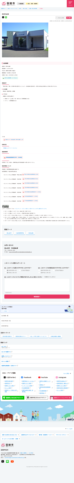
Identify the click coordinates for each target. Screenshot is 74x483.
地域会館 (30, 233)
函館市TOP (3, 8)
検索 (70, 17)
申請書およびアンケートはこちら (10, 148)
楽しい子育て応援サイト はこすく (39, 336)
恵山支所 (9, 233)
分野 (20, 8)
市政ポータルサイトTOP (12, 8)
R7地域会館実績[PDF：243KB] (31, 200)
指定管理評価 (20, 233)
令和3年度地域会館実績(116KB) (31, 183)
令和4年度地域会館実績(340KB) (31, 187)
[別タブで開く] (3, 17)
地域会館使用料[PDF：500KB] (14, 157)
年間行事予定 (4, 326)
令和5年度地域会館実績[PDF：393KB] (33, 191)
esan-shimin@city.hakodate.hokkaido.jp (20, 252)
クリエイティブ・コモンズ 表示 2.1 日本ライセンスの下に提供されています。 (31, 208)
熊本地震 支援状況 (7, 336)
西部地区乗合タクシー (21, 336)
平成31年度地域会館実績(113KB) (31, 174)
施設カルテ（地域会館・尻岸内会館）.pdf (14, 139)
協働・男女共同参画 (33, 8)
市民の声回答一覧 (6, 320)
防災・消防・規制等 (32, 3)
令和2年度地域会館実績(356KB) (31, 178)
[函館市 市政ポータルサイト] (8, 3)
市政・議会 (25, 8)
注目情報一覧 (4, 315)
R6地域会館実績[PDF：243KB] (31, 196)
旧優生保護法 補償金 (56, 336)
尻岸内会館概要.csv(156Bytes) (11, 78)
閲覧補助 (21, 3)
